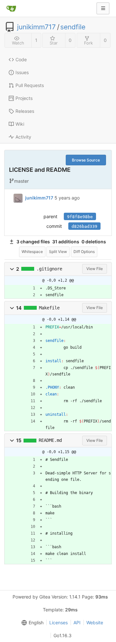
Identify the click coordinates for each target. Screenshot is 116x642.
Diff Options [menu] (84, 251)
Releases (24, 111)
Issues (22, 72)
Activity (23, 137)
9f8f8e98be (80, 216)
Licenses (58, 622)
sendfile (72, 27)
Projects (24, 98)
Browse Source (86, 160)
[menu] (31, 622)
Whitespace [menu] (32, 251)
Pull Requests (29, 85)
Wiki (19, 124)
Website (94, 622)
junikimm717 (36, 27)
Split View (58, 251)
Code (21, 59)
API (77, 622)
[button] (12, 269)
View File (94, 268)
